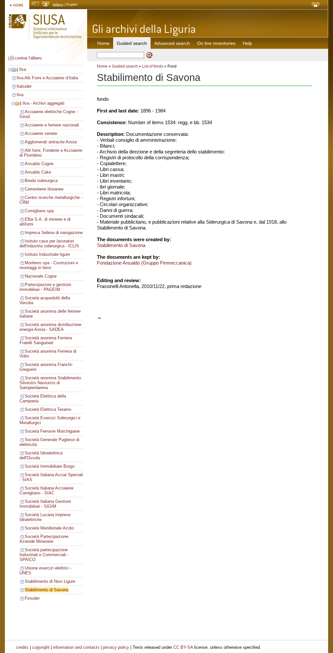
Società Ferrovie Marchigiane (52, 431)
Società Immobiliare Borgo (49, 466)
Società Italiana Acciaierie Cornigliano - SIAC (46, 490)
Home (103, 43)
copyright (40, 647)
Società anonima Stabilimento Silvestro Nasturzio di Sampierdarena (50, 382)
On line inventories (216, 43)
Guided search (125, 66)
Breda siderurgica (41, 180)
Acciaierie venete (41, 133)
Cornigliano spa (39, 210)
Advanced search (172, 43)
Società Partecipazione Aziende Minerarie (44, 539)
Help (247, 43)
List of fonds (152, 66)
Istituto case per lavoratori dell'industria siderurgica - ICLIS (49, 243)
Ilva (22, 69)
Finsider (32, 598)
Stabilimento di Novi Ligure (50, 581)
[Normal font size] (35, 4)
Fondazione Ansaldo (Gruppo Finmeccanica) (144, 263)
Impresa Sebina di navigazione (54, 232)
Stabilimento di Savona (46, 589)
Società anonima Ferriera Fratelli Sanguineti (46, 340)
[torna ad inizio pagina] (99, 317)
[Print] (45, 4)
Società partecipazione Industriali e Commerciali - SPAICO (44, 554)
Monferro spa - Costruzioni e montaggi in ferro (49, 265)
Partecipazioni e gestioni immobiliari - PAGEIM (45, 287)
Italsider (24, 86)
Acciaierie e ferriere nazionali (52, 125)
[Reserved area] (315, 5)
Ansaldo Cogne (39, 163)
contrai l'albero (28, 58)
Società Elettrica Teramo (48, 409)
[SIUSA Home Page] (17, 4)
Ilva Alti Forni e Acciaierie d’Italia (47, 77)
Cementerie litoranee (44, 189)
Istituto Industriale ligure (47, 254)
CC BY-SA (183, 647)
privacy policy (116, 647)
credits (22, 647)
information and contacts (76, 647)
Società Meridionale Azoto (49, 528)
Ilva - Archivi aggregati (43, 103)
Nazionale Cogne (41, 276)
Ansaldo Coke (38, 172)
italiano (58, 4)
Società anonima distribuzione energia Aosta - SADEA (50, 327)
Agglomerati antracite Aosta (51, 141)
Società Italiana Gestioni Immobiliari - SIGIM (45, 504)
